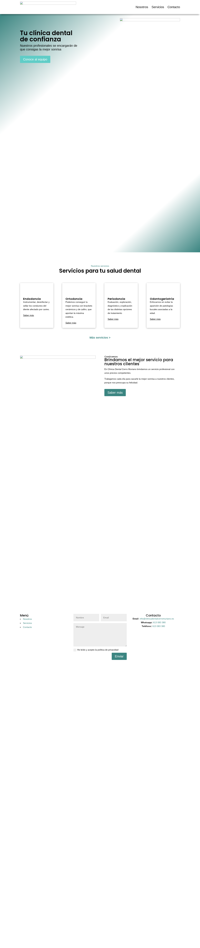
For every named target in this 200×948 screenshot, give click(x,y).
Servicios (158, 7)
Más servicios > (100, 337)
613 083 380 (159, 622)
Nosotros (142, 7)
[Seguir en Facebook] (100, 662)
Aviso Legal (134, 934)
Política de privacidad (70, 934)
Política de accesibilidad (115, 934)
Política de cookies (92, 934)
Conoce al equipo (35, 59)
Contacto (174, 7)
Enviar (119, 656)
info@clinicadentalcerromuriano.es (157, 618)
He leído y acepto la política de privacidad (98, 650)
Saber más (115, 392)
